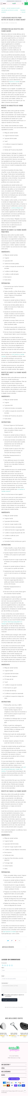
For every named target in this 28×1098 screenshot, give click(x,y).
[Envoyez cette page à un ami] (19, 940)
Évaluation (4, 963)
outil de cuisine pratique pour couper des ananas (13, 769)
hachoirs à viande (14, 81)
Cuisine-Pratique (8, 1091)
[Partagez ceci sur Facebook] (11, 940)
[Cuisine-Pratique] (14, 3)
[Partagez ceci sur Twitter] (8, 940)
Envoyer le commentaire (9, 1000)
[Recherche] (22, 3)
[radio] (3, 965)
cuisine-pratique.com (17, 208)
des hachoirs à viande (9, 931)
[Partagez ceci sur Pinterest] (15, 940)
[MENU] (1, 3)
